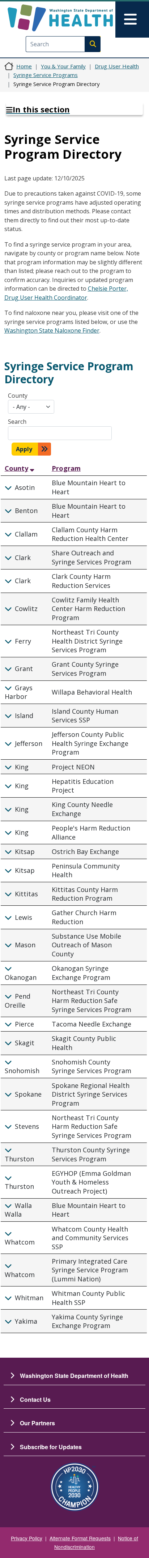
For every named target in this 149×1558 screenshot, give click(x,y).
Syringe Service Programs (45, 74)
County (17, 396)
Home (24, 66)
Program (66, 468)
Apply (24, 449)
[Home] (60, 17)
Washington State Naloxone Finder (51, 330)
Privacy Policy (26, 1538)
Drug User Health (117, 66)
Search (17, 422)
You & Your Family (63, 66)
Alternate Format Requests (80, 1538)
